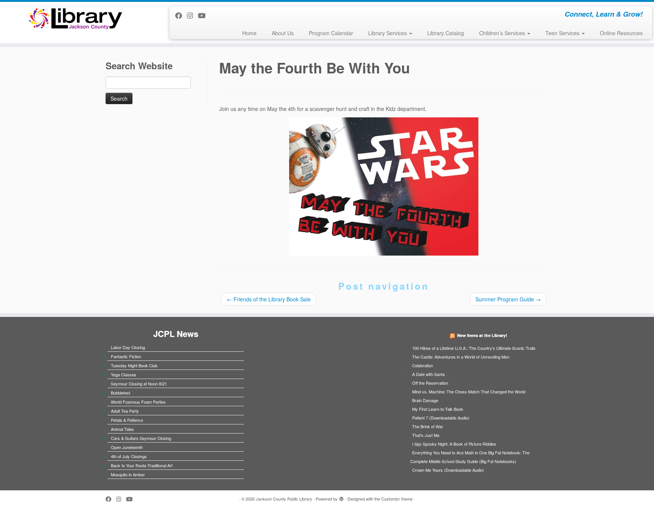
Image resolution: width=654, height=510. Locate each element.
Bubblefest (120, 393)
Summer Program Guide (508, 299)
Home (249, 33)
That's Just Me (425, 435)
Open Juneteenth (127, 447)
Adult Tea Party (125, 411)
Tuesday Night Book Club (134, 365)
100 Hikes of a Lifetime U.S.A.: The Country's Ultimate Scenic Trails (474, 348)
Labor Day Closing (128, 347)
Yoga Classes (123, 374)
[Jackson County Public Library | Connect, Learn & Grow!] (75, 18)
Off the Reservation (430, 383)
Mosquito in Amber (128, 474)
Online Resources (621, 33)
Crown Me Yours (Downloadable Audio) (448, 470)
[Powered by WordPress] (341, 497)
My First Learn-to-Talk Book (437, 409)
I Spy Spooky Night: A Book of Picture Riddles (454, 444)
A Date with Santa (428, 374)
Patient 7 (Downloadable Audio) (440, 418)
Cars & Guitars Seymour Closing (141, 438)
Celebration (422, 365)
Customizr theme (397, 499)
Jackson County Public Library (284, 499)
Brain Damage (425, 400)
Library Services (388, 33)
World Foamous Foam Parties (138, 402)
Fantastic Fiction (126, 356)
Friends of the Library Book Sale (269, 299)
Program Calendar (331, 33)
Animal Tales (122, 429)
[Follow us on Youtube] (204, 15)
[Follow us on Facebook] (181, 15)
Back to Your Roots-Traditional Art (142, 465)
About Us (283, 33)
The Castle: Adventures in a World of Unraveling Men (460, 357)
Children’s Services (502, 33)
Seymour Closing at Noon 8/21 (139, 384)
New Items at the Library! (482, 335)
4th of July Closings (129, 456)
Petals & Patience (127, 420)
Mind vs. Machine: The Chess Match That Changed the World (468, 391)
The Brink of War (427, 426)
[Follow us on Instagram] (192, 15)
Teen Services (563, 33)
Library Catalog (445, 33)
